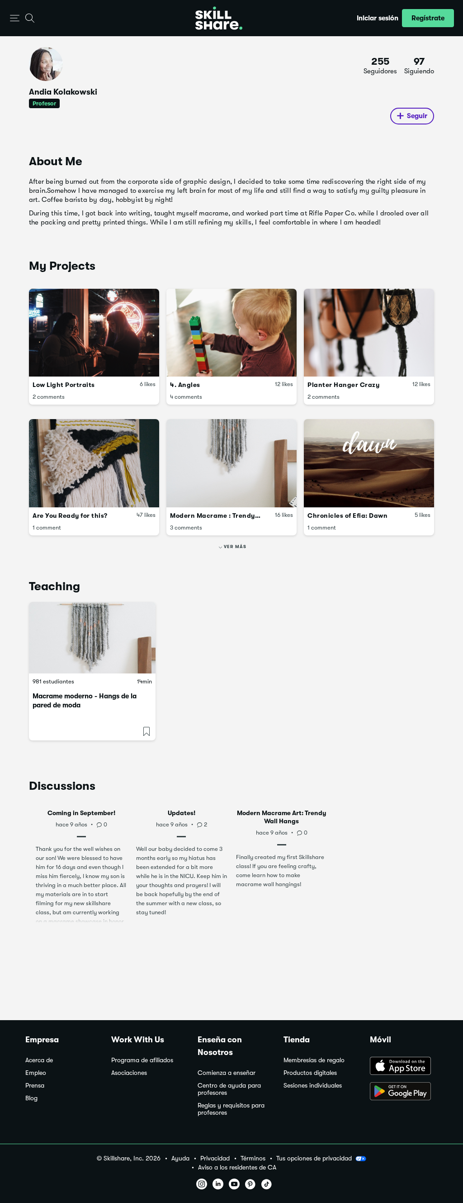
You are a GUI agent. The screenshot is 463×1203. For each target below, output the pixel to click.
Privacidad (215, 1158)
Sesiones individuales (312, 1085)
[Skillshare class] (92, 637)
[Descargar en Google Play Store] (404, 1092)
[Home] (218, 18)
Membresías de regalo (314, 1060)
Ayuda (180, 1158)
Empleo (35, 1072)
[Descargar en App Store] (404, 1067)
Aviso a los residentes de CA (237, 1167)
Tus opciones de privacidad (314, 1158)
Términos (253, 1158)
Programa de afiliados (142, 1060)
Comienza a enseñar (226, 1072)
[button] (14, 18)
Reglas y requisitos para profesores (231, 1109)
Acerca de (39, 1060)
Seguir (417, 116)
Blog (31, 1098)
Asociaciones (129, 1072)
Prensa (34, 1085)
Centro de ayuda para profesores (229, 1089)
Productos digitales (310, 1072)
